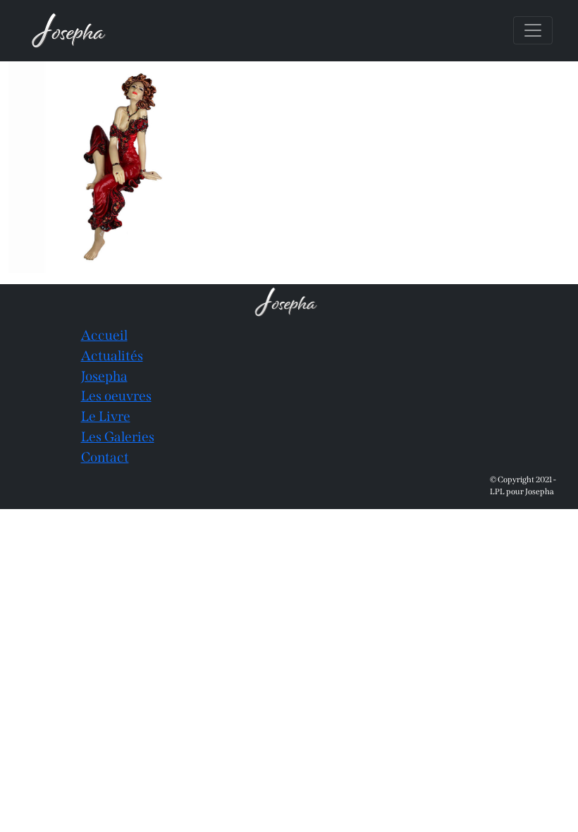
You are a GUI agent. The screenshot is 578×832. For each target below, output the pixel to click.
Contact (105, 457)
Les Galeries (117, 437)
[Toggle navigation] (533, 30)
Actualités (112, 356)
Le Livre (105, 416)
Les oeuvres (116, 396)
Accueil (104, 335)
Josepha (104, 376)
